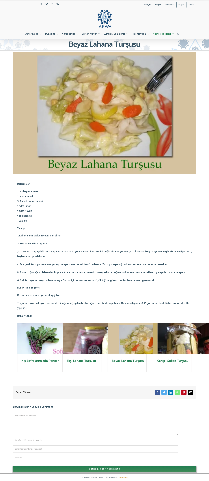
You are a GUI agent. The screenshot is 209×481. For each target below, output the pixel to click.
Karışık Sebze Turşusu (190, 348)
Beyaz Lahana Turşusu (145, 348)
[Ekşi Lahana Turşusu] (104, 351)
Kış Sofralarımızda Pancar (54, 348)
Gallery (199, 348)
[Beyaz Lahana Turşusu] (150, 351)
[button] (178, 34)
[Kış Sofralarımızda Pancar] (59, 351)
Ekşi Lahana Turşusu (100, 348)
